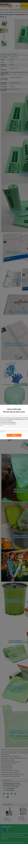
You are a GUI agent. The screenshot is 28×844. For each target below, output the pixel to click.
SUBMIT (14, 435)
